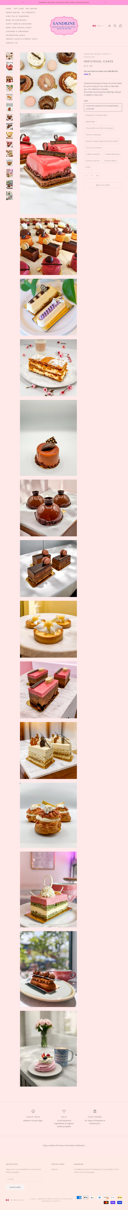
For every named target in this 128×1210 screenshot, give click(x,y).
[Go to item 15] (9, 195)
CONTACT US (12, 43)
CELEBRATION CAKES (15, 35)
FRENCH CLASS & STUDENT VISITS (22, 39)
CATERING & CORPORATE (17, 31)
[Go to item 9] (9, 135)
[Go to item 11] (9, 153)
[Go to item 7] (9, 117)
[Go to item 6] (9, 107)
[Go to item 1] (9, 56)
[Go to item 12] (9, 163)
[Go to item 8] (9, 126)
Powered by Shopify (51, 1201)
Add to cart (103, 185)
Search (54, 1169)
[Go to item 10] (9, 144)
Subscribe (15, 1187)
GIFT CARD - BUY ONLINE (25, 9)
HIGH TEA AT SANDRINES (17, 16)
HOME (9, 9)
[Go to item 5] (9, 97)
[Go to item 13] (9, 173)
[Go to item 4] (9, 88)
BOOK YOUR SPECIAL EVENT (19, 28)
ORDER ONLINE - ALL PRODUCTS (20, 12)
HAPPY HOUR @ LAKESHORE (19, 24)
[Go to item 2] (9, 68)
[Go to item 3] (9, 79)
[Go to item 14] (9, 184)
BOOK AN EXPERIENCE (16, 20)
